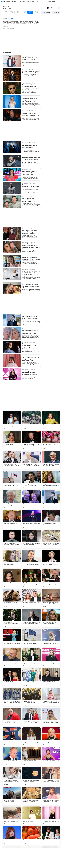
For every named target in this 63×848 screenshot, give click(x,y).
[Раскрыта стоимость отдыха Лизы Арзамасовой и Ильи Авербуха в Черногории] (51, 776)
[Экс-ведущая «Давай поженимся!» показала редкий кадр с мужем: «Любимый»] (12, 677)
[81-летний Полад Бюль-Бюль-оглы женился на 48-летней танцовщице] (51, 460)
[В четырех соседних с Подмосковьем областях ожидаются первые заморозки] (31, 697)
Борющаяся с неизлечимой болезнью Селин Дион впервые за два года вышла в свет (31, 345)
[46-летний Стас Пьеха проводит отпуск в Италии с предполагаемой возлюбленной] (31, 816)
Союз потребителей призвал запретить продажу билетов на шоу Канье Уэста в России (31, 186)
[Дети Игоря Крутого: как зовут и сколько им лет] (12, 519)
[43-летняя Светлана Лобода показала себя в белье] (51, 618)
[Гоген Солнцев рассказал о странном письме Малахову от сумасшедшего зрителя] (31, 578)
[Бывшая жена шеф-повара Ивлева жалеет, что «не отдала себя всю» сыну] (31, 618)
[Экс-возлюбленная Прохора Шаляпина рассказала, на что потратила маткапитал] (51, 420)
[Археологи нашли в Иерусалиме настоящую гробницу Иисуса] (31, 796)
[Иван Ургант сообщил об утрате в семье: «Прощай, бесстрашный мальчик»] (51, 499)
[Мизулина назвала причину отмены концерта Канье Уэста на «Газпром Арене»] (51, 816)
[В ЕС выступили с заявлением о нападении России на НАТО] (31, 638)
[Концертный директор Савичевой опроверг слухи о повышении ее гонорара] (12, 835)
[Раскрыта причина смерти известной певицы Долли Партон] (12, 638)
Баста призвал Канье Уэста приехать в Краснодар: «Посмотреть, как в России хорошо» (30, 86)
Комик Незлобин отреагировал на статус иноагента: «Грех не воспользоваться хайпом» (30, 145)
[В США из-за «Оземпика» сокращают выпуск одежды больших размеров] (31, 677)
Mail (2, 847)
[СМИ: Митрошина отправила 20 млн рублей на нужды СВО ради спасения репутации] (31, 736)
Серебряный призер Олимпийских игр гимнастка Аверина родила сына (30, 200)
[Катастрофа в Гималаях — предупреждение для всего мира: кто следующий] (31, 420)
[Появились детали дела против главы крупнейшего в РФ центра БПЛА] (51, 598)
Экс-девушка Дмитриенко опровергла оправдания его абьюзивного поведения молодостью (30, 332)
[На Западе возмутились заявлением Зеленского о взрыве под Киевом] (12, 539)
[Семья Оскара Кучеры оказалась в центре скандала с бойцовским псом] (31, 440)
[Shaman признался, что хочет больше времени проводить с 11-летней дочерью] (31, 460)
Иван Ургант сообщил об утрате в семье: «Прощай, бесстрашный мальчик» (30, 318)
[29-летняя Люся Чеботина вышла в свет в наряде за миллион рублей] (51, 756)
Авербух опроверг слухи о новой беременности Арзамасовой (30, 59)
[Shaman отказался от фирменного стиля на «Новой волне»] (31, 519)
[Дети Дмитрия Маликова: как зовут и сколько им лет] (12, 559)
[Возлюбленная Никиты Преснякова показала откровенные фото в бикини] (12, 796)
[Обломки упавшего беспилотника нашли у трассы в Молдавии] (51, 539)
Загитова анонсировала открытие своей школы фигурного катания (29, 173)
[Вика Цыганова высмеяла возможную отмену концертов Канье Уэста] (51, 638)
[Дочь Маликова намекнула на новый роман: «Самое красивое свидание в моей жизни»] (51, 835)
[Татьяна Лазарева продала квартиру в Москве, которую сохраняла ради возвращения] (51, 559)
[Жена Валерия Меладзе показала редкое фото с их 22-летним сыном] (31, 717)
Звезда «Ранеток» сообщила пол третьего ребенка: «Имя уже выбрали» (30, 359)
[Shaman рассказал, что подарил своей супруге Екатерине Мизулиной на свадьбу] (31, 499)
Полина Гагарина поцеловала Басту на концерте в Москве (31, 72)
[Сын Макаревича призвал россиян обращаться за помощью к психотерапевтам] (12, 460)
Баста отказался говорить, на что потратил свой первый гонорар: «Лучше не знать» (31, 159)
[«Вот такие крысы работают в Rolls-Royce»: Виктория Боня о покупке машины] (31, 559)
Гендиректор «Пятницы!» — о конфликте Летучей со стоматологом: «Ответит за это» (31, 272)
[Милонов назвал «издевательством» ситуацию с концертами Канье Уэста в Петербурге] (12, 657)
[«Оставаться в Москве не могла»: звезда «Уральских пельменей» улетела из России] (12, 736)
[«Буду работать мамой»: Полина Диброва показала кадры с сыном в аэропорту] (51, 480)
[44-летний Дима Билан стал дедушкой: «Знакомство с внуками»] (31, 480)
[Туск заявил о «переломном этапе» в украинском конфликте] (12, 756)
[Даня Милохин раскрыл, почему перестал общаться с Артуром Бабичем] (31, 657)
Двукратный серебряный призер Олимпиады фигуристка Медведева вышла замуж (29, 232)
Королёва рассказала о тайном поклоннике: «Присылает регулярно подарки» (29, 372)
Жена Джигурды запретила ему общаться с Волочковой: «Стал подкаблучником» (30, 286)
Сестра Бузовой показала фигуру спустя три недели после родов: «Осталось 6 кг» (31, 245)
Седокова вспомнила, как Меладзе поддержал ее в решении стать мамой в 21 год (30, 100)
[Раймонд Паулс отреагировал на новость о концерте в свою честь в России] (12, 499)
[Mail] (2, 1)
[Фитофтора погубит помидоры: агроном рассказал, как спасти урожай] (31, 835)
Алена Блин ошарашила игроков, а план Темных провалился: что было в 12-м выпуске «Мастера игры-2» (30, 113)
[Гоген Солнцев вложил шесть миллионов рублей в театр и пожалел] (51, 578)
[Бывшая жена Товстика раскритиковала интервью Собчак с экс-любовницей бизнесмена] (12, 578)
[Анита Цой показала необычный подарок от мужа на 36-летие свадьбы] (31, 598)
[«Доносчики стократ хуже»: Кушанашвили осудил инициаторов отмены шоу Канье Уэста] (51, 519)
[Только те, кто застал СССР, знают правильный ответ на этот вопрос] (12, 697)
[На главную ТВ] (4, 1)
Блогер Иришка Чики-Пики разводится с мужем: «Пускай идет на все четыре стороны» (31, 259)
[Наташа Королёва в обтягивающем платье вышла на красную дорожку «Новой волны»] (12, 440)
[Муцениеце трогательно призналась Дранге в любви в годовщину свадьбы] (51, 677)
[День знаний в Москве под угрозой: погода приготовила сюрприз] (12, 618)
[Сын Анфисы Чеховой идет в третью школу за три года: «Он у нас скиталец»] (51, 697)
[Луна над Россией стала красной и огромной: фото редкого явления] (31, 776)
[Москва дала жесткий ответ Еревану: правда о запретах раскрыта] (12, 480)
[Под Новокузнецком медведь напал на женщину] (12, 598)
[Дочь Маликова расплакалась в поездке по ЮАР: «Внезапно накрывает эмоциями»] (12, 816)
